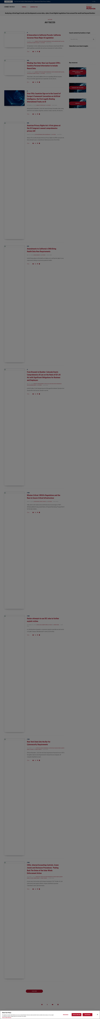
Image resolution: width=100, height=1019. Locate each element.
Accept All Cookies (87, 1014)
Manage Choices (65, 1014)
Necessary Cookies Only (76, 1014)
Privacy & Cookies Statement (6, 1017)
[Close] (97, 1014)
